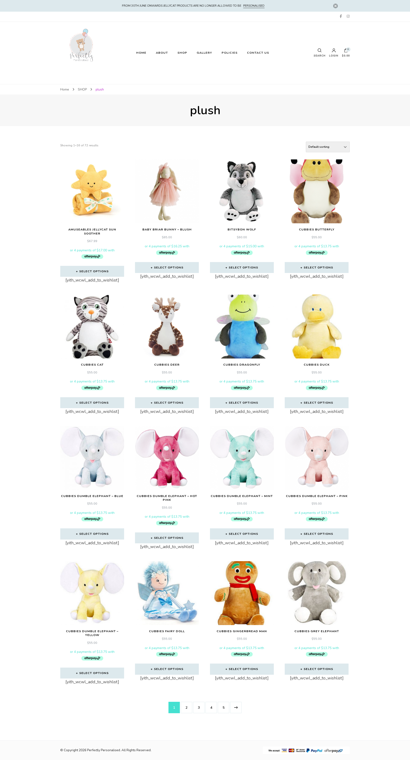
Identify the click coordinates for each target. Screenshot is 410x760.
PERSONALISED (254, 6)
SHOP (182, 53)
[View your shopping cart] (346, 51)
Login (333, 55)
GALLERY (204, 53)
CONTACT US (258, 53)
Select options (94, 271)
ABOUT (162, 53)
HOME (141, 53)
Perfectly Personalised (103, 750)
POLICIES (230, 53)
